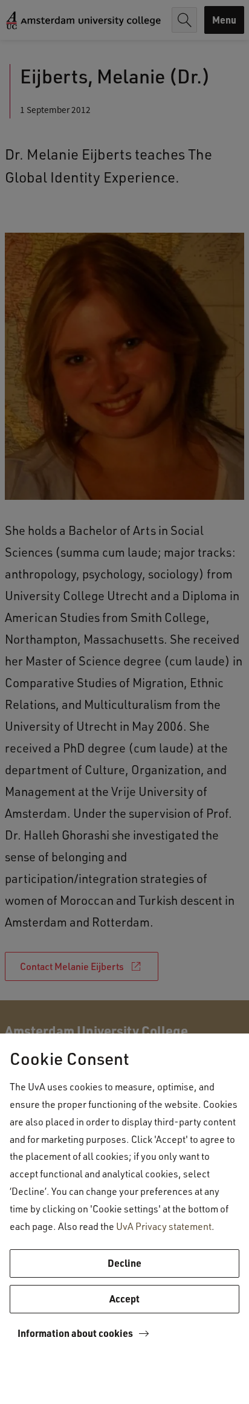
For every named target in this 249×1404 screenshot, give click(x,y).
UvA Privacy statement (164, 1226)
